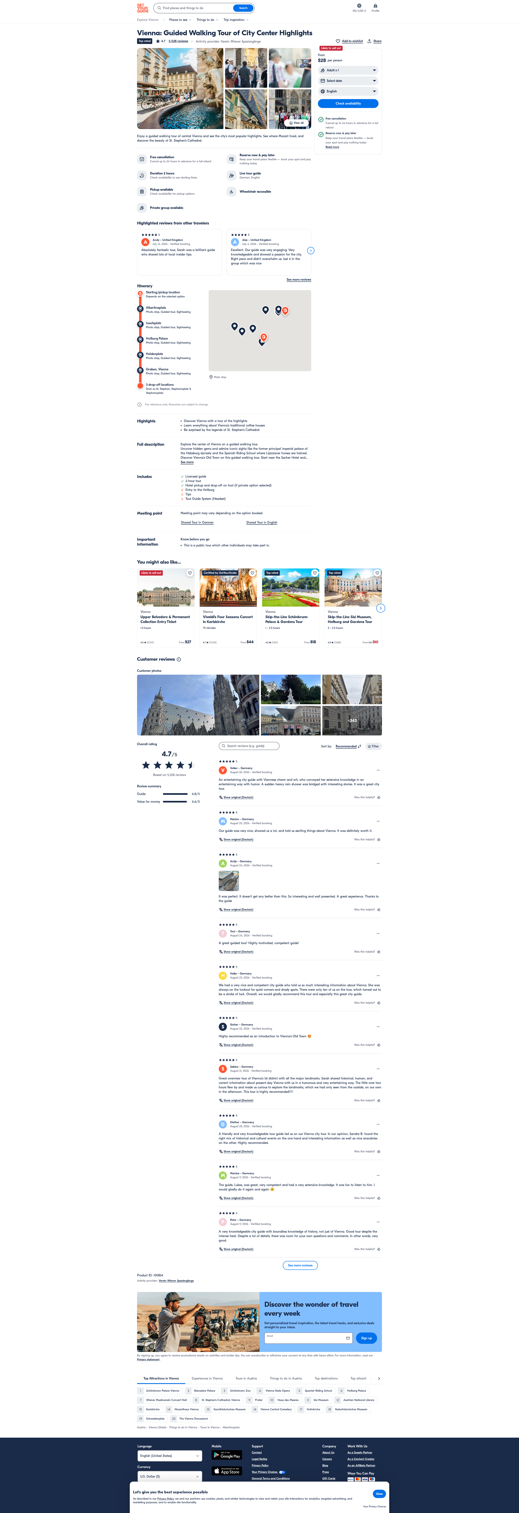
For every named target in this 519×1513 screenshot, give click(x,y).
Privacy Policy (260, 1465)
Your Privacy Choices (265, 1472)
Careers (327, 1459)
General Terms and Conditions (271, 1478)
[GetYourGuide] (142, 8)
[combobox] (193, 8)
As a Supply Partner (359, 1452)
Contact (257, 1452)
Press (325, 1472)
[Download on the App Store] (227, 1471)
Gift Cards (328, 1478)
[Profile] (375, 5)
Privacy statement (148, 1359)
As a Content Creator (360, 1459)
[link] (166, 608)
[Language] (359, 5)
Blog (325, 1465)
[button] (171, 41)
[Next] (310, 250)
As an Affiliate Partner (361, 1465)
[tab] (161, 1378)
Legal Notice (259, 1459)
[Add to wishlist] (190, 573)
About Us (328, 1452)
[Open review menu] (378, 770)
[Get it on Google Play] (227, 1455)
